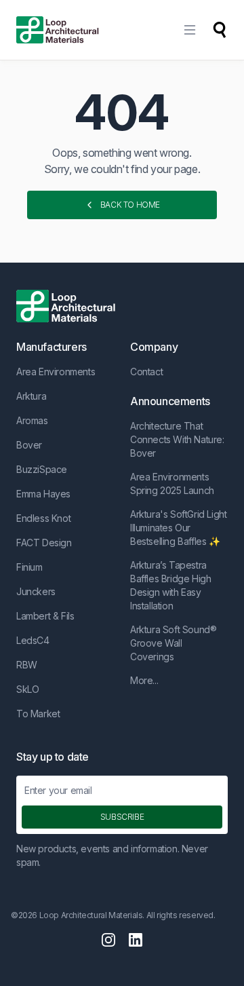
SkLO (27, 689)
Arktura (31, 396)
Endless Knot (43, 518)
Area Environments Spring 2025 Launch (172, 483)
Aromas (32, 420)
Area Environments (55, 371)
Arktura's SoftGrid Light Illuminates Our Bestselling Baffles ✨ (178, 527)
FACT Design (44, 542)
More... (144, 680)
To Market (38, 713)
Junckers (36, 591)
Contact (146, 371)
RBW (26, 664)
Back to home (130, 205)
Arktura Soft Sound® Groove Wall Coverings (173, 643)
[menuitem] (190, 30)
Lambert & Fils (45, 616)
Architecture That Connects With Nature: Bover (177, 439)
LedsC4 (32, 640)
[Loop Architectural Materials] (57, 29)
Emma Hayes (43, 493)
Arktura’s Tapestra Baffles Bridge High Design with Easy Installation (170, 585)
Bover (29, 445)
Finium (29, 567)
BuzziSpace (41, 469)
